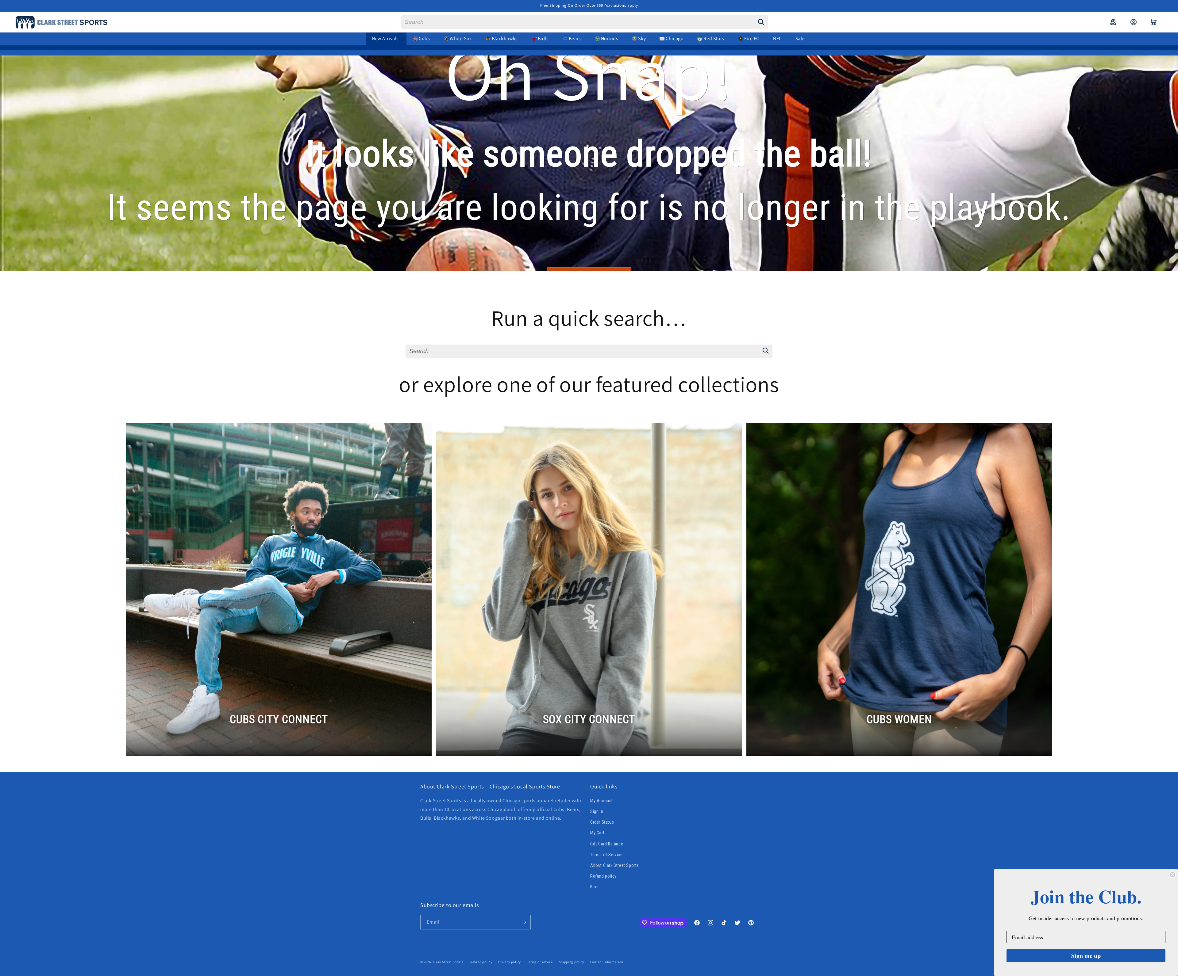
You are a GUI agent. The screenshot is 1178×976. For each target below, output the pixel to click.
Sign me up (1086, 955)
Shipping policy (571, 962)
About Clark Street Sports (614, 865)
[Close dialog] (1172, 874)
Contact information (606, 962)
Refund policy (603, 876)
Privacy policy (509, 962)
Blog (594, 886)
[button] (1154, 22)
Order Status (602, 822)
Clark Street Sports (448, 962)
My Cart (597, 832)
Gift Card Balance (606, 843)
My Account (601, 800)
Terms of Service (606, 854)
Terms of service (540, 962)
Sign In (596, 811)
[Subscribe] (523, 922)
